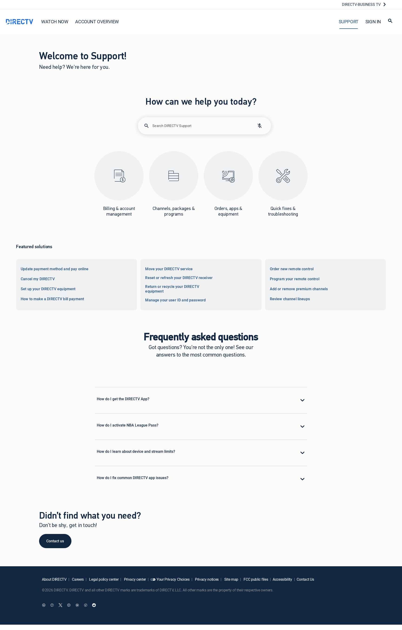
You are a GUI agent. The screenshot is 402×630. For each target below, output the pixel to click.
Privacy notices (206, 579)
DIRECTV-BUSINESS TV (361, 4)
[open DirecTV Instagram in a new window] (69, 605)
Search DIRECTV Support (172, 125)
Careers (77, 579)
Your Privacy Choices (173, 579)
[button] (390, 21)
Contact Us (305, 579)
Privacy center (134, 579)
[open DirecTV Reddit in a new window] (94, 605)
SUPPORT (348, 21)
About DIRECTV (54, 579)
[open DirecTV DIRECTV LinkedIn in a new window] (44, 605)
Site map (230, 579)
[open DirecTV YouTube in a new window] (77, 605)
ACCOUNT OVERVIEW (97, 21)
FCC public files (255, 579)
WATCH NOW (54, 21)
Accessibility (282, 579)
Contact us (55, 540)
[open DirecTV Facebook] (52, 605)
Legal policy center (103, 579)
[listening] (259, 125)
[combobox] (201, 127)
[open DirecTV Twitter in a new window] (60, 605)
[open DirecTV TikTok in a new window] (85, 605)
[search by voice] (259, 126)
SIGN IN (373, 21)
